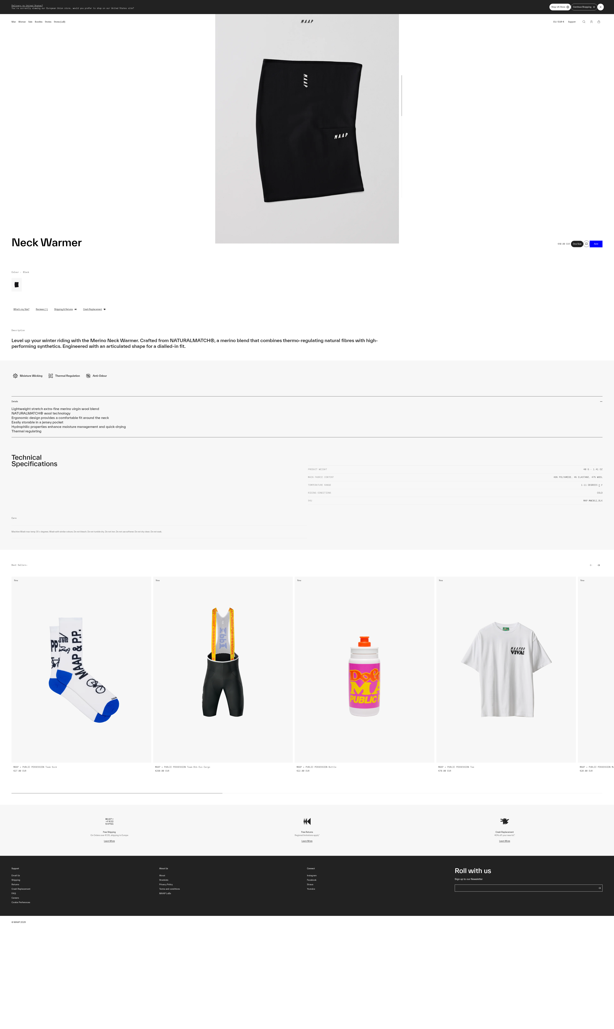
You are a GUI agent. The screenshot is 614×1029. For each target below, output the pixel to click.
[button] (85, 902)
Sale (30, 22)
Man (14, 22)
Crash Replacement (92, 309)
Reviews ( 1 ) (42, 309)
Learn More (109, 841)
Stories (48, 22)
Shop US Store (558, 7)
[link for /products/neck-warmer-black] (17, 284)
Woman (22, 22)
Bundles (38, 22)
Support (572, 22)
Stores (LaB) (59, 22)
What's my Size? (21, 309)
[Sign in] (591, 22)
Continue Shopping (582, 7)
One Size (577, 244)
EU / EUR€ (558, 22)
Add (596, 244)
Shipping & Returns (63, 309)
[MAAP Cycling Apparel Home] (307, 22)
